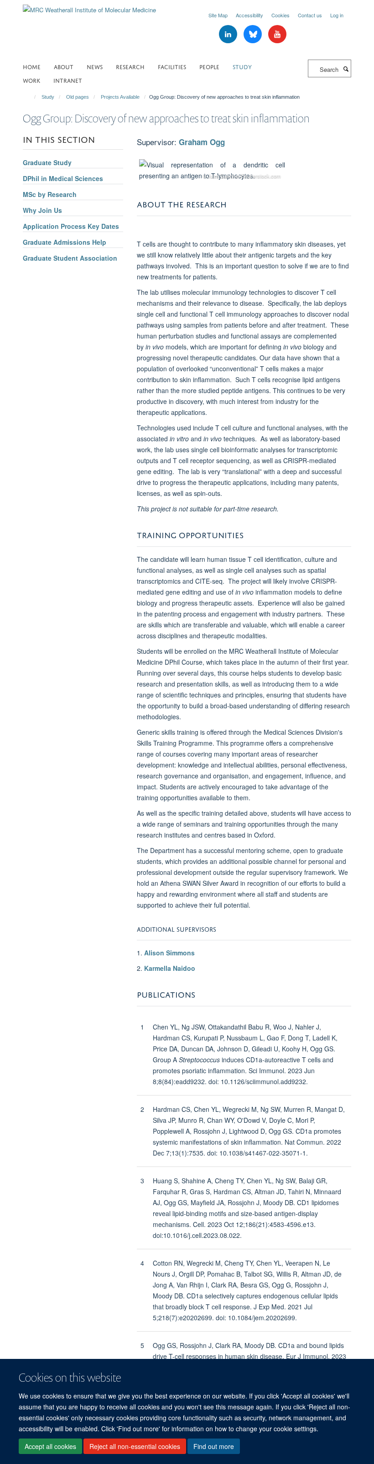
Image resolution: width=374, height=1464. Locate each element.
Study (242, 66)
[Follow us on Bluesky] (254, 34)
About (63, 66)
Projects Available (120, 97)
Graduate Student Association (70, 258)
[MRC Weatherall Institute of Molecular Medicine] (89, 6)
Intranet (67, 80)
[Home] (31, 97)
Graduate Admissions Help (64, 242)
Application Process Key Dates (71, 226)
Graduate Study (47, 162)
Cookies (280, 15)
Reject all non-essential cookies (134, 1446)
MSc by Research (50, 194)
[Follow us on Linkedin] (229, 34)
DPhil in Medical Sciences (63, 178)
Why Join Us (42, 210)
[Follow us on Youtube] (277, 34)
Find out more (213, 1446)
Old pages (77, 97)
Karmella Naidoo (169, 968)
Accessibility (249, 15)
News (95, 66)
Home (32, 66)
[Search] (346, 69)
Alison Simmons (169, 952)
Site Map (218, 15)
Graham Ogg (202, 141)
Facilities (172, 66)
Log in (336, 15)
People (209, 66)
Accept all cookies (50, 1446)
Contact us (310, 15)
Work (31, 80)
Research (130, 66)
